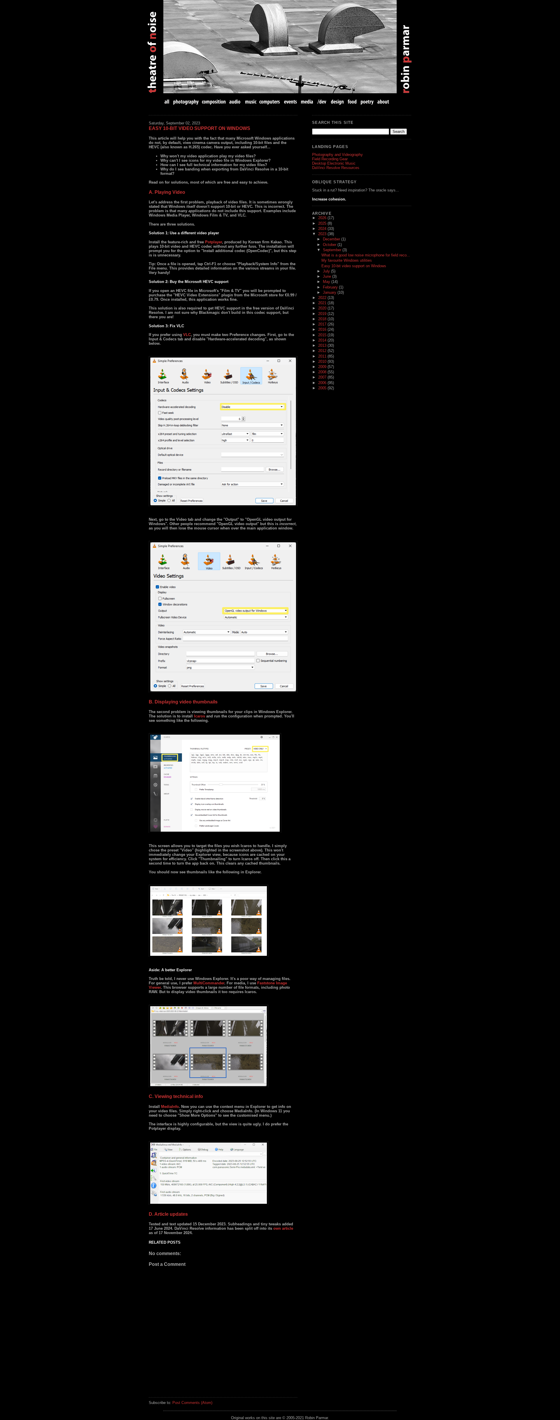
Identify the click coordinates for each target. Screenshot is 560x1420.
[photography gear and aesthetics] (186, 101)
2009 (323, 367)
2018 (323, 319)
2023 (323, 234)
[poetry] (367, 101)
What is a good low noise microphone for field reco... (365, 255)
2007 (323, 377)
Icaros (199, 716)
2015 (323, 335)
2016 (323, 329)
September (332, 250)
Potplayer (213, 242)
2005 (323, 388)
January (330, 292)
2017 (323, 324)
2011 (323, 356)
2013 (323, 345)
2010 (323, 361)
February (331, 287)
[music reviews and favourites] (250, 101)
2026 (323, 218)
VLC (187, 334)
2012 (323, 351)
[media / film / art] (307, 101)
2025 (323, 223)
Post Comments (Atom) (192, 1402)
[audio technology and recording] (235, 101)
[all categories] (167, 101)
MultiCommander (208, 983)
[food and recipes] (352, 101)
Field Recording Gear (330, 159)
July (327, 271)
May (327, 281)
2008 (323, 372)
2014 (323, 340)
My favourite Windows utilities (346, 260)
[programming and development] (322, 101)
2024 (323, 228)
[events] (290, 101)
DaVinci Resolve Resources (335, 168)
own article (283, 1228)
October (330, 244)
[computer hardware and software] (270, 101)
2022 (323, 297)
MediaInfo (170, 1106)
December (332, 239)
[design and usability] (337, 101)
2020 (323, 308)
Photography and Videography (337, 154)
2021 (323, 303)
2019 (323, 314)
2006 (323, 383)
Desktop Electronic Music (334, 163)
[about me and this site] (382, 101)
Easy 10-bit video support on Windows (199, 128)
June (327, 276)
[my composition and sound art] (214, 101)
